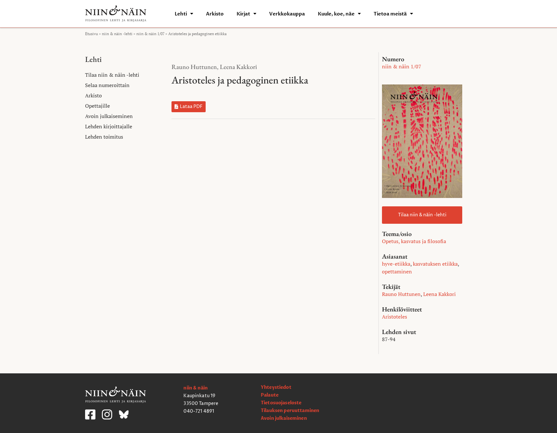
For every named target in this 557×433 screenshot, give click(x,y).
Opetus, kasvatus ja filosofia (414, 241)
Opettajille (97, 105)
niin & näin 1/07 (150, 33)
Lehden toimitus (104, 136)
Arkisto (215, 14)
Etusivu (91, 33)
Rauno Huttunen (194, 67)
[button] (188, 106)
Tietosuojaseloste (281, 403)
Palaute (269, 395)
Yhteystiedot (276, 387)
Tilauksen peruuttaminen (290, 411)
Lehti (181, 14)
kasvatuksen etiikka (435, 263)
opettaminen (397, 271)
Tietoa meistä (390, 14)
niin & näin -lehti (117, 33)
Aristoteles (394, 316)
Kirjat (243, 14)
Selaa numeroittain (107, 85)
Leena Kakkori (238, 67)
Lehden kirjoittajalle (108, 126)
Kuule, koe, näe (336, 14)
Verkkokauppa (287, 14)
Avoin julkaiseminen (109, 116)
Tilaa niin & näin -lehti (112, 74)
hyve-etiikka (396, 263)
